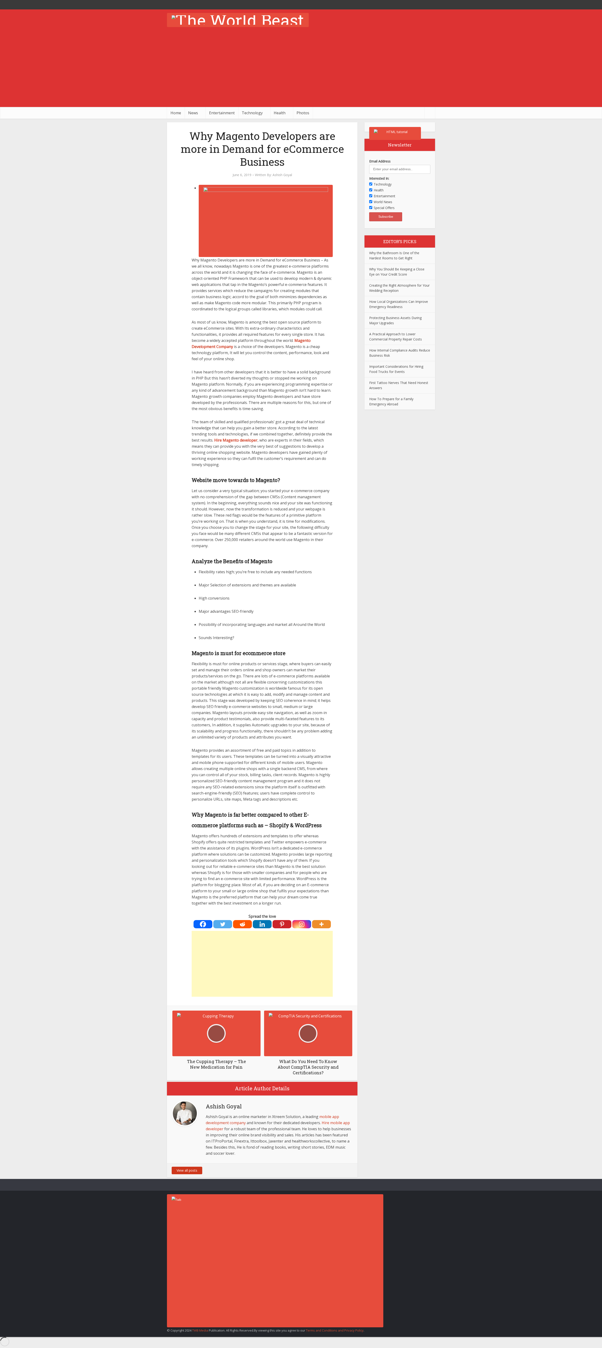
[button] (266, 188)
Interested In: (379, 178)
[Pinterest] (282, 924)
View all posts (187, 1170)
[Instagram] (301, 924)
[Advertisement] (301, 72)
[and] (331, 1170)
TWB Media (200, 1330)
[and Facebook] (421, 4)
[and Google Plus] (430, 4)
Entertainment (222, 112)
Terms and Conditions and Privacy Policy (335, 1330)
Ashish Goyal (282, 175)
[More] (321, 924)
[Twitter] (222, 924)
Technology (252, 112)
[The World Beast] (238, 20)
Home (175, 112)
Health (279, 112)
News (193, 112)
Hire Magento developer (235, 440)
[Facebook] (203, 924)
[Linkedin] (262, 924)
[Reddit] (242, 924)
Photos (303, 112)
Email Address (380, 161)
